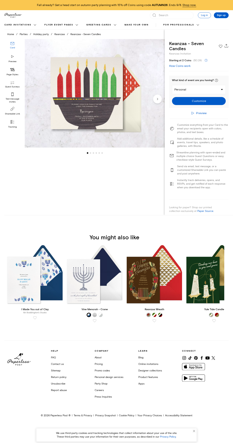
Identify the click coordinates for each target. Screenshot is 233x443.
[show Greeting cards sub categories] (115, 25)
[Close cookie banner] (194, 431)
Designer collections (150, 370)
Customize (199, 101)
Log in (204, 15)
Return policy (58, 377)
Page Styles (12, 74)
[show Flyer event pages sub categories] (77, 25)
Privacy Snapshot (105, 415)
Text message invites (12, 100)
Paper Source (205, 211)
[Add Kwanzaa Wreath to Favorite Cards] (154, 321)
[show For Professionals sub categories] (198, 25)
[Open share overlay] (226, 46)
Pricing (99, 364)
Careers (99, 390)
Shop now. (189, 5)
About (98, 357)
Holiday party (41, 34)
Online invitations (148, 364)
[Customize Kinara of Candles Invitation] (95, 93)
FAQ (53, 357)
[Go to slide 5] (96, 153)
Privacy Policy (168, 436)
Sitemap (56, 370)
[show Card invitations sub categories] (35, 25)
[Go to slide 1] (87, 153)
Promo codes (102, 370)
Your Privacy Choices (149, 415)
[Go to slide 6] (99, 153)
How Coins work (180, 66)
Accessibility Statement (178, 415)
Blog (140, 357)
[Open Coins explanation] (206, 60)
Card (12, 48)
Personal (180, 89)
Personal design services (109, 377)
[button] (216, 80)
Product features (148, 377)
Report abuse (59, 390)
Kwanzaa (59, 34)
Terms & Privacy (83, 415)
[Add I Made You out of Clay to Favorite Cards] (35, 318)
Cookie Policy (126, 415)
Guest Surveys (12, 87)
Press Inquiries (103, 396)
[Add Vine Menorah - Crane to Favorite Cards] (94, 321)
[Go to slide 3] (90, 153)
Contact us (57, 364)
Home (10, 34)
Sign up (221, 15)
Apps (141, 383)
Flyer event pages (58, 24)
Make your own (137, 24)
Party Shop (101, 383)
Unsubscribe (58, 383)
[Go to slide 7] (102, 153)
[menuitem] (20, 25)
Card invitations (17, 24)
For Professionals (178, 24)
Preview (12, 61)
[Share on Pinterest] (196, 358)
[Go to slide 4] (93, 153)
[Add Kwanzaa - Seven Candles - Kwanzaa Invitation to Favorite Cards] (220, 46)
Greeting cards (98, 24)
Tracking (12, 127)
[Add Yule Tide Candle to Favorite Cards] (214, 321)
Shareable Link (12, 113)
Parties (24, 34)
